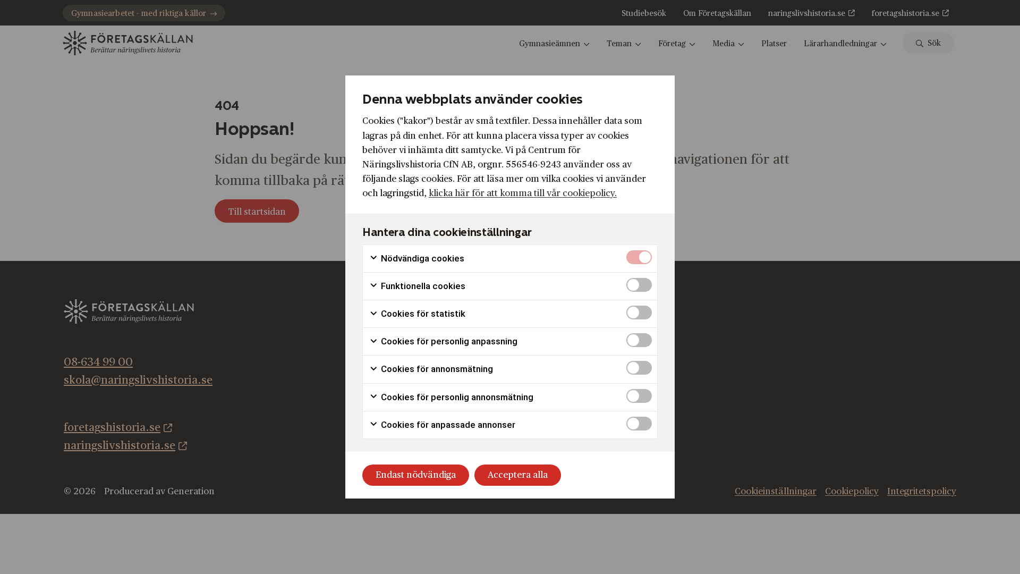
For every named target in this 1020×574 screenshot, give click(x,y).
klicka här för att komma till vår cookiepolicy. (523, 193)
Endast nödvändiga (416, 474)
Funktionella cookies (422, 286)
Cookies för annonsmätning (436, 369)
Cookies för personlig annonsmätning (456, 397)
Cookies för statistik (422, 313)
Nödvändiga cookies (421, 258)
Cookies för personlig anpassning (448, 341)
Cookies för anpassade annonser (447, 424)
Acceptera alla (518, 474)
